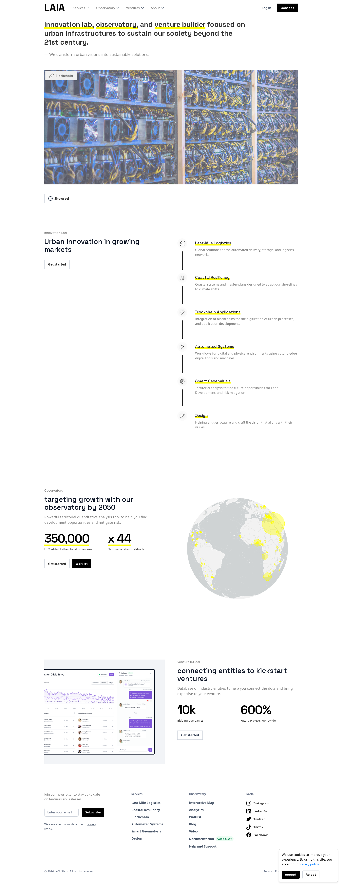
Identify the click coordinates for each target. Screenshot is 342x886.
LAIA (54, 7)
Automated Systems (214, 346)
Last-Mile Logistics (213, 242)
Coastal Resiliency (212, 277)
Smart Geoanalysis (213, 381)
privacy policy (309, 864)
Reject (311, 875)
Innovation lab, (69, 24)
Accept (290, 875)
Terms (268, 871)
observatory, (117, 24)
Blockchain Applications (217, 312)
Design (201, 415)
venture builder (180, 24)
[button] (81, 8)
